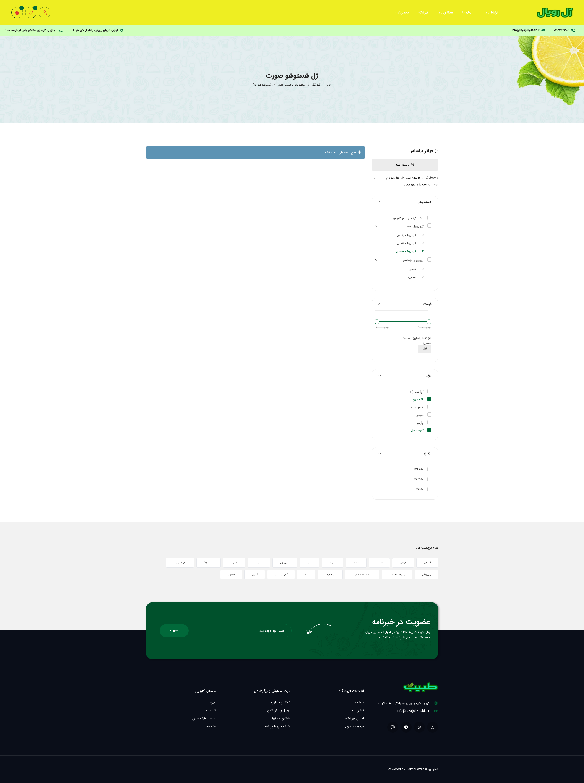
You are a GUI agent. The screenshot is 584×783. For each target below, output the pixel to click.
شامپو (412, 269)
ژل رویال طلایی (406, 243)
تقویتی (403, 563)
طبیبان (420, 414)
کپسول (231, 575)
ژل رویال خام (415, 225)
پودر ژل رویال (180, 563)
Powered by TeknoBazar (406, 769)
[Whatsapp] (419, 727)
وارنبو (420, 422)
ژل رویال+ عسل (397, 575)
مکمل (208, 563)
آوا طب (417, 391)
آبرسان (427, 563)
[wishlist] (30, 12)
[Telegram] (406, 727)
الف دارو (422, 185)
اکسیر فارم (417, 407)
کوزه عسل (409, 185)
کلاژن (255, 575)
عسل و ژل (285, 563)
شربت (357, 563)
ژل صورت (331, 575)
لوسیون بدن (413, 178)
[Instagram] (432, 727)
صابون (412, 277)
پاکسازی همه (402, 165)
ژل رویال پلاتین (406, 235)
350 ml (419, 479)
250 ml (419, 469)
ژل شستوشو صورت (362, 575)
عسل (310, 563)
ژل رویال (426, 575)
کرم (306, 575)
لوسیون (259, 563)
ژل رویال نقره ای (395, 178)
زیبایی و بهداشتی (413, 259)
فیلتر (424, 349)
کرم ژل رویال (281, 575)
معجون (234, 563)
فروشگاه (315, 85)
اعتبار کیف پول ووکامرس (408, 218)
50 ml (420, 489)
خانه (328, 85)
